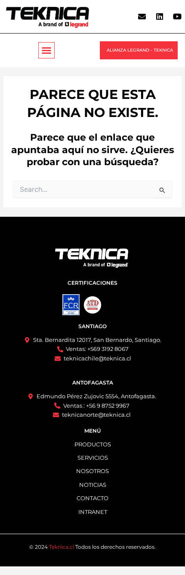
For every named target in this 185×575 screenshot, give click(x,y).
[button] (46, 50)
